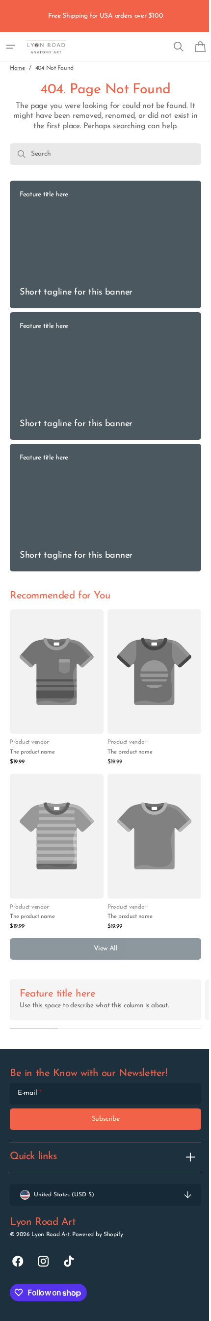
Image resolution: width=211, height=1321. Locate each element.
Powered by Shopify (97, 1234)
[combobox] (102, 154)
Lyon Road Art (50, 1234)
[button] (11, 46)
